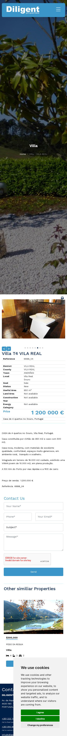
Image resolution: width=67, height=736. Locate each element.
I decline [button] (40, 718)
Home (23, 154)
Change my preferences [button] (40, 725)
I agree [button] (40, 712)
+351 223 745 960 (11, 718)
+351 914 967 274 (11, 726)
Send (34, 571)
